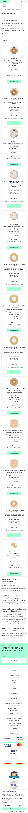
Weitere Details (14, 81)
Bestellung (14, 691)
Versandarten (14, 758)
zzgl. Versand (19, 77)
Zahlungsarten (14, 733)
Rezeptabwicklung (14, 693)
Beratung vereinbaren (14, 708)
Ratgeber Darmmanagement (14, 718)
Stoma (14, 670)
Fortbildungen (23, 1)
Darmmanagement (14, 675)
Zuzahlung (14, 698)
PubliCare (14, 682)
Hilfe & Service (14, 686)
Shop (4, 1)
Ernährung (14, 678)
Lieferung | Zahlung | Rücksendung (14, 703)
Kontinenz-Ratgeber (14, 715)
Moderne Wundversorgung (14, 723)
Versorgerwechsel (14, 705)
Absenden (14, 660)
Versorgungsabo (14, 701)
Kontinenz (14, 673)
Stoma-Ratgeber (14, 713)
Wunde (14, 680)
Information (14, 710)
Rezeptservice (14, 696)
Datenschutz (15, 811)
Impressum (23, 811)
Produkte (14, 668)
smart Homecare (14, 725)
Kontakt (14, 688)
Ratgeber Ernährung (14, 720)
